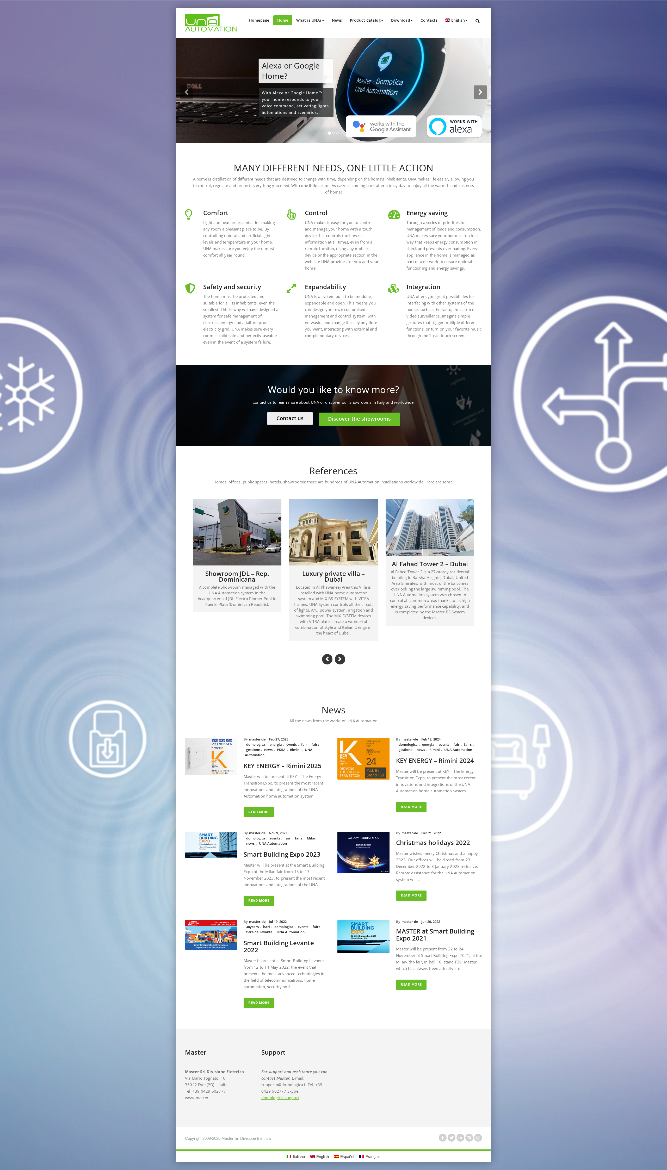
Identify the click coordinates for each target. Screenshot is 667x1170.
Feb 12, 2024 (431, 731)
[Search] (477, 21)
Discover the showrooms (359, 418)
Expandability (325, 286)
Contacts (429, 20)
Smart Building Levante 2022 (279, 939)
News (337, 20)
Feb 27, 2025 (278, 731)
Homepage (259, 20)
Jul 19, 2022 (278, 914)
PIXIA (281, 742)
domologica (255, 737)
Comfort (215, 212)
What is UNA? (309, 20)
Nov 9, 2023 (278, 825)
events (291, 737)
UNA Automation (458, 742)
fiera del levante (259, 924)
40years (252, 919)
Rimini (295, 742)
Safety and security (232, 286)
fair (304, 737)
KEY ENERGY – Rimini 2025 (283, 758)
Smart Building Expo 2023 (282, 846)
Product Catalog (365, 20)
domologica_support (280, 1090)
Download (400, 20)
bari (266, 919)
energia (276, 737)
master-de (257, 731)
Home (282, 20)
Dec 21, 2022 (431, 825)
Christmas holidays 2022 (433, 835)
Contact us (290, 417)
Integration (423, 286)
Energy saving (427, 212)
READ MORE (258, 804)
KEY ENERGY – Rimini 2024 (435, 753)
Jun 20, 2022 (430, 914)
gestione (253, 742)
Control (316, 212)
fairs (315, 737)
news (268, 742)
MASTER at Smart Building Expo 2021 (435, 927)
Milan (311, 830)
